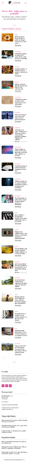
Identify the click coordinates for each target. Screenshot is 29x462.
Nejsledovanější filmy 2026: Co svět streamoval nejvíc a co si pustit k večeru (21, 333)
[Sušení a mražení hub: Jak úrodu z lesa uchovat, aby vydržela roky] (7, 85)
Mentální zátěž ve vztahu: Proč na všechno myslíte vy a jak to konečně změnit (21, 317)
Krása (16, 294)
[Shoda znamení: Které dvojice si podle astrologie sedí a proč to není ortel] (7, 37)
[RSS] (10, 385)
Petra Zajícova (18, 45)
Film (16, 328)
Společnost (18, 51)
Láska (16, 34)
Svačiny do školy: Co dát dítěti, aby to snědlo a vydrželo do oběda (21, 71)
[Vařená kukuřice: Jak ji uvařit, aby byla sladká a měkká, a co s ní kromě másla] (7, 249)
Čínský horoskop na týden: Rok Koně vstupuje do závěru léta (21, 168)
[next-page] (5, 358)
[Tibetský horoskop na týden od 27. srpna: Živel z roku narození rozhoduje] (7, 54)
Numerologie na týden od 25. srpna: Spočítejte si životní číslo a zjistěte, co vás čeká (21, 152)
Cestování (17, 112)
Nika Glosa (17, 141)
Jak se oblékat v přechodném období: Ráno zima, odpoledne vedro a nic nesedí (21, 218)
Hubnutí (17, 229)
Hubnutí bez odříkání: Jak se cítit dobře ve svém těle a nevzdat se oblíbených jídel (21, 235)
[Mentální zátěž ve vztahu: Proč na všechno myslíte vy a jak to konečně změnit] (7, 314)
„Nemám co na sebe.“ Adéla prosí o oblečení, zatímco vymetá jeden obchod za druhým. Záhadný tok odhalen (21, 134)
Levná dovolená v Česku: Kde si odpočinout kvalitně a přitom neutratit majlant (21, 283)
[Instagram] (6, 385)
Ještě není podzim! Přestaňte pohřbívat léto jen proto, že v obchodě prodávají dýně (21, 267)
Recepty (17, 82)
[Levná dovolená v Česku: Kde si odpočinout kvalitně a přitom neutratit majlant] (7, 280)
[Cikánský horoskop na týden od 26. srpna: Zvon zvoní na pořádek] (7, 100)
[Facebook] (3, 385)
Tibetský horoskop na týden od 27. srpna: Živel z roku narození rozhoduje (21, 56)
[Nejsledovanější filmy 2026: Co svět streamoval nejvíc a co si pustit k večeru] (7, 331)
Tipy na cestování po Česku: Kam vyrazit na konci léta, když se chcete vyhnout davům (21, 349)
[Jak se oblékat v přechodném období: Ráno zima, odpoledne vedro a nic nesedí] (7, 216)
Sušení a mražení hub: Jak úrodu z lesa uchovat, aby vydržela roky (21, 86)
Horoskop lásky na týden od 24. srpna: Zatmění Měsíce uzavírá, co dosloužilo (21, 201)
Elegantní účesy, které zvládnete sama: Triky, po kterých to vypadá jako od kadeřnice (20, 300)
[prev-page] (3, 358)
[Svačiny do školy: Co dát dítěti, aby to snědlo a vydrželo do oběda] (7, 69)
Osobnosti (17, 127)
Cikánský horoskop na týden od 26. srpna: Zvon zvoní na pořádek (21, 101)
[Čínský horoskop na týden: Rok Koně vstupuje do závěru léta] (7, 167)
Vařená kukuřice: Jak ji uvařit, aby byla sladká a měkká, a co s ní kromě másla (21, 251)
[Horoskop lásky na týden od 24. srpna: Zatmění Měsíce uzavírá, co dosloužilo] (7, 199)
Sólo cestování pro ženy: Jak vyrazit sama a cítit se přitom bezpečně (20, 117)
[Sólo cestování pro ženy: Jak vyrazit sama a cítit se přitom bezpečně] (7, 115)
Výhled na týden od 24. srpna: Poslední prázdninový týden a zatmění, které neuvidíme (21, 184)
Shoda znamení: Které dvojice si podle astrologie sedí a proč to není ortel (20, 40)
